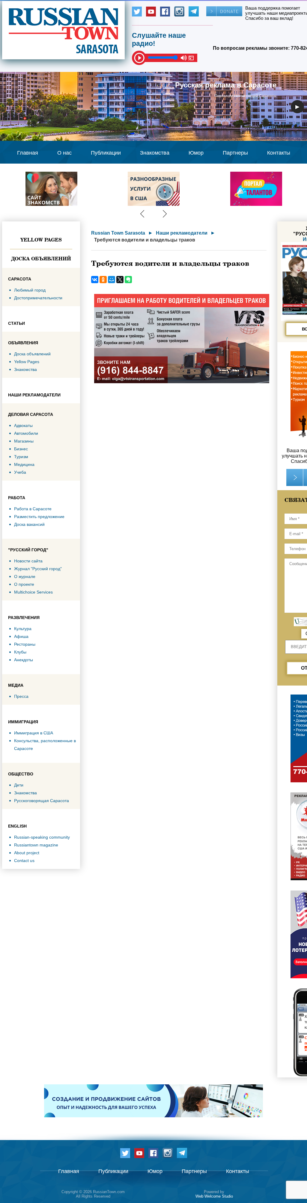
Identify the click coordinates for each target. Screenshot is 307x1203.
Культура (22, 628)
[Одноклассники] (103, 279)
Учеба (20, 472)
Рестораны (24, 644)
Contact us (24, 860)
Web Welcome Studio (214, 1196)
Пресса (21, 696)
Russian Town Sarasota (118, 233)
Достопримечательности (38, 297)
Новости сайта (28, 561)
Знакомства (154, 153)
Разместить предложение (39, 516)
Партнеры (235, 153)
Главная (27, 153)
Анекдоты (23, 659)
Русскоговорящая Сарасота (41, 800)
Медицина (24, 464)
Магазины (24, 441)
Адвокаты (23, 425)
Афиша (21, 636)
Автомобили (26, 433)
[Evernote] (128, 279)
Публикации (106, 153)
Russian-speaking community (42, 837)
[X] (120, 279)
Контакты (278, 153)
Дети (18, 785)
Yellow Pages (41, 239)
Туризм (21, 456)
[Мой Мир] (111, 279)
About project (26, 852)
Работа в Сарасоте (33, 508)
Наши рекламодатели (181, 233)
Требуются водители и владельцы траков (144, 239)
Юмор (196, 153)
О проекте (24, 584)
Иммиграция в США (33, 732)
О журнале (24, 576)
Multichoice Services (33, 592)
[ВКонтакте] (94, 279)
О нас (64, 153)
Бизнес (21, 448)
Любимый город (30, 290)
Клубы (20, 652)
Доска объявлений (41, 258)
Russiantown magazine (36, 845)
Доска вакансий (29, 524)
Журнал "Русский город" (38, 568)
